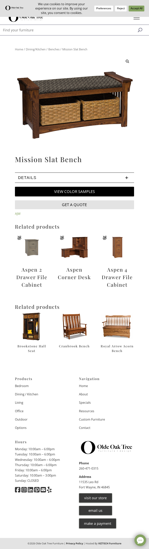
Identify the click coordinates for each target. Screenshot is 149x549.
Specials (85, 402)
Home (19, 49)
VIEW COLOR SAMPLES (74, 191)
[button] (127, 61)
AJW (18, 214)
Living (19, 402)
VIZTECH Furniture (109, 543)
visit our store (95, 498)
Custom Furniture (92, 419)
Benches (54, 49)
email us (95, 510)
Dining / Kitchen (26, 394)
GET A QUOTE (74, 204)
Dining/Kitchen (36, 49)
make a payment (97, 523)
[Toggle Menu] (136, 18)
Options (21, 428)
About (83, 394)
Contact (84, 428)
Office (19, 411)
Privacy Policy (74, 543)
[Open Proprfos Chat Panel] (140, 540)
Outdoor (21, 419)
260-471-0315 (88, 468)
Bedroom (22, 386)
